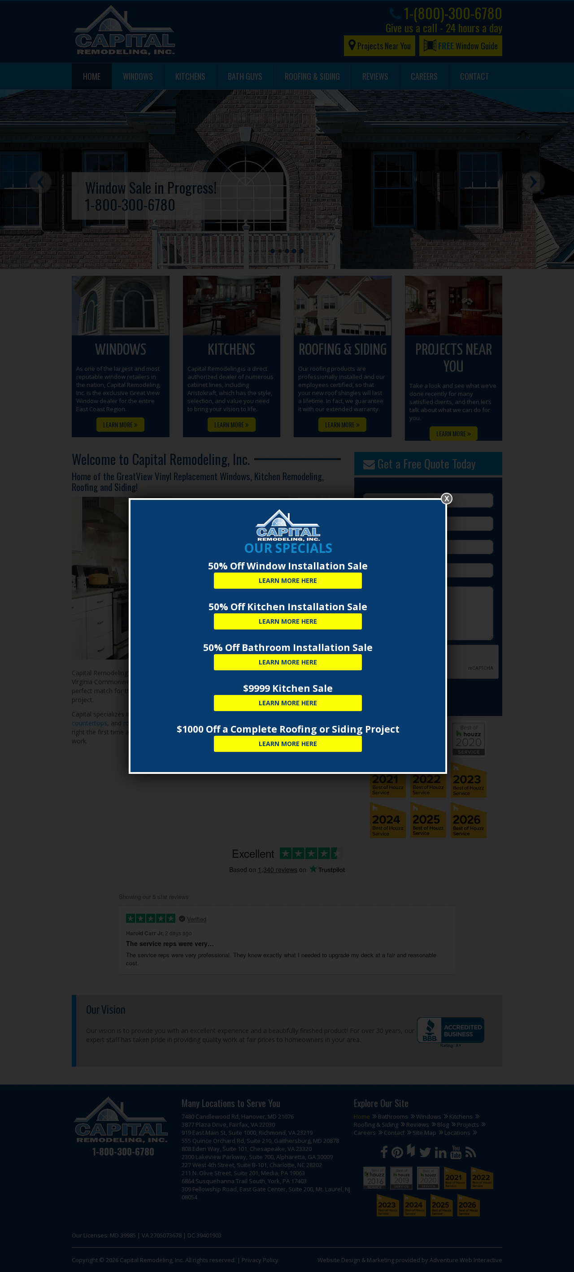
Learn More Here (288, 580)
